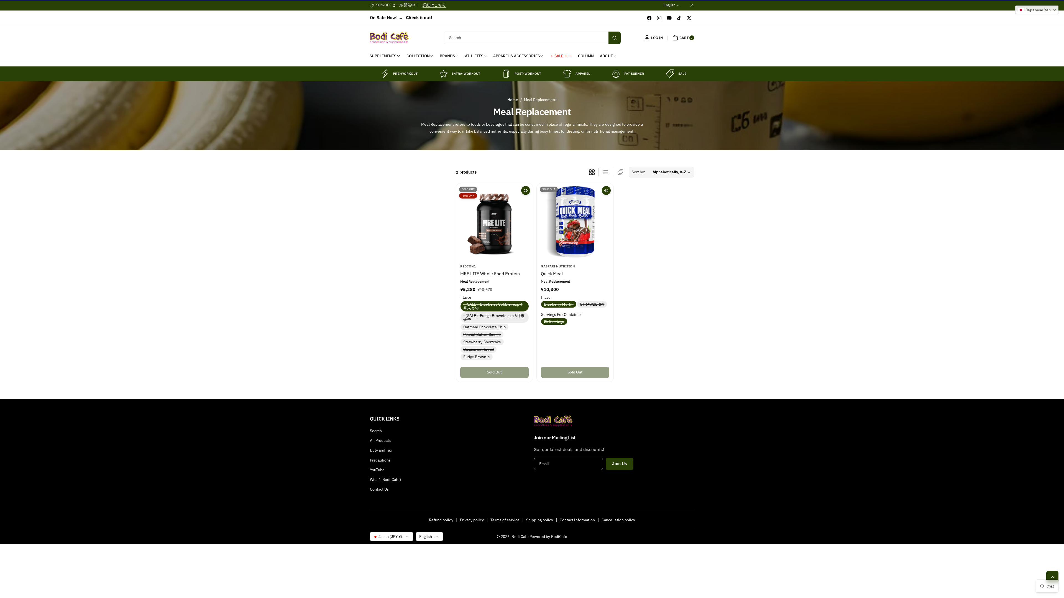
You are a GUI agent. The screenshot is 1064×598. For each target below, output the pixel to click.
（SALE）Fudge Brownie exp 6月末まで (494, 318)
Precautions (380, 460)
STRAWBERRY (593, 304)
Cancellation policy (618, 519)
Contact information (577, 519)
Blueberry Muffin (560, 304)
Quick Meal (552, 273)
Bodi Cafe (519, 536)
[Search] (614, 38)
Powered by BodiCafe (548, 536)
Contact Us (379, 489)
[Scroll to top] (1052, 577)
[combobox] (532, 38)
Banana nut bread (479, 350)
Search (376, 430)
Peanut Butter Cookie (483, 335)
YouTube (377, 469)
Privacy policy (472, 519)
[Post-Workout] (506, 73)
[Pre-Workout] (385, 73)
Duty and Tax (381, 450)
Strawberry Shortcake (483, 342)
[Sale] (670, 73)
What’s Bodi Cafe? (385, 479)
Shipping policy (539, 519)
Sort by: (638, 171)
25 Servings (555, 321)
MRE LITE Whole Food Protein (490, 273)
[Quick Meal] (575, 221)
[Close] (692, 5)
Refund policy (441, 519)
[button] (682, 37)
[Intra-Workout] (444, 73)
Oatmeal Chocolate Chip (485, 327)
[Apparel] (567, 73)
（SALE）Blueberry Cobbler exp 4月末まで (492, 306)
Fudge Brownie (477, 357)
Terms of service (505, 519)
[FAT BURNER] (616, 73)
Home (512, 99)
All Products (380, 440)
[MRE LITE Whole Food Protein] (494, 221)
